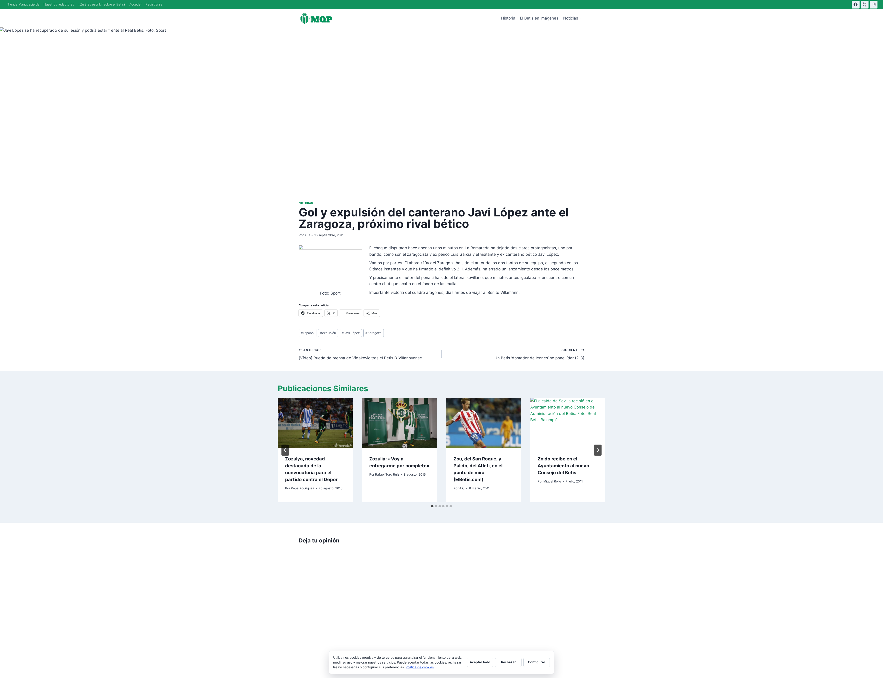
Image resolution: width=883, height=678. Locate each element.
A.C (307, 235)
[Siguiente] (598, 450)
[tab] (432, 506)
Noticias (306, 203)
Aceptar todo (480, 662)
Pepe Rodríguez (302, 488)
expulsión (328, 333)
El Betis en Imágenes (539, 18)
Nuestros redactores (58, 4)
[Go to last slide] (285, 450)
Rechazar (508, 662)
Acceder (135, 4)
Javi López (351, 333)
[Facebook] (856, 5)
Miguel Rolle (552, 481)
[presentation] (315, 423)
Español (307, 333)
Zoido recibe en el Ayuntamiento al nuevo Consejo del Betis (563, 465)
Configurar (536, 662)
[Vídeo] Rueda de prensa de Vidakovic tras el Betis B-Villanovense (360, 354)
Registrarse (154, 4)
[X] (865, 5)
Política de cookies (420, 667)
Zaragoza (373, 333)
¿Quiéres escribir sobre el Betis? (101, 4)
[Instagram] (873, 5)
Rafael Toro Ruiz (387, 474)
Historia (508, 18)
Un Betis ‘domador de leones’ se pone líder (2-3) (539, 354)
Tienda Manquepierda (23, 4)
